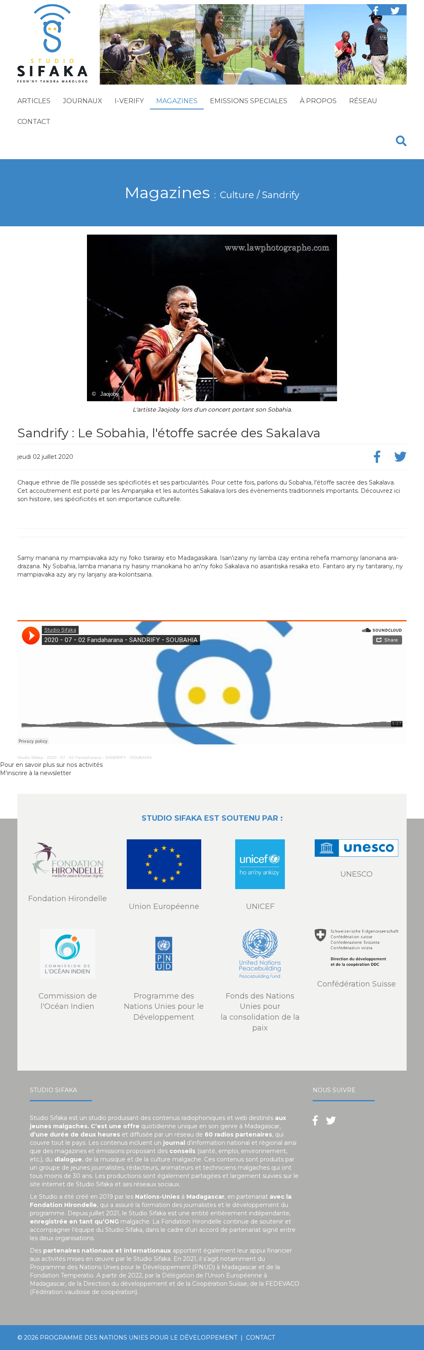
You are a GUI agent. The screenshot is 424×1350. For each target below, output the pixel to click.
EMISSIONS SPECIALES (248, 101)
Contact (34, 122)
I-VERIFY (129, 101)
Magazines (177, 101)
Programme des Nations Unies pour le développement (138, 1337)
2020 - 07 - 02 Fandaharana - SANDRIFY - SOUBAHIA (99, 757)
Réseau (363, 101)
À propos (318, 101)
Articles (34, 101)
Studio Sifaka (30, 757)
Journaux (82, 101)
